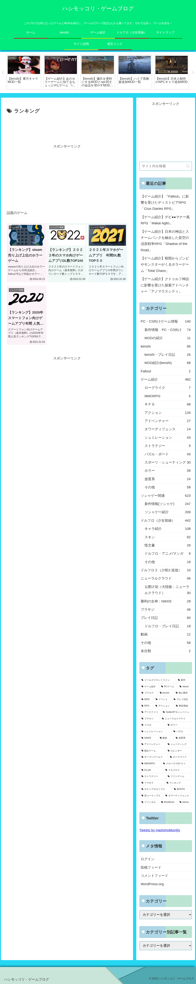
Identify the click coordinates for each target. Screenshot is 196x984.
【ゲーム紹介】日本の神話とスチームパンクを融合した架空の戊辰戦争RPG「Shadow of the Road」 (165, 241)
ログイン (147, 859)
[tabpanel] (32, 71)
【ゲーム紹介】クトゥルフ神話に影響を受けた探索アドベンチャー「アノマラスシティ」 (165, 285)
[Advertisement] (67, 126)
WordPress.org (152, 884)
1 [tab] (89, 95)
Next (193, 73)
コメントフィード (154, 876)
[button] (188, 166)
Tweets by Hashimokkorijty (159, 830)
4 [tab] (107, 95)
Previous (3, 73)
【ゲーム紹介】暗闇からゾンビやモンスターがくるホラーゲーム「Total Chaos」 (165, 264)
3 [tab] (101, 95)
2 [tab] (95, 95)
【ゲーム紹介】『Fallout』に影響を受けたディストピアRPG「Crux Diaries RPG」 (165, 203)
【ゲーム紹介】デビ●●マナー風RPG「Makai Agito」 (165, 220)
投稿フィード (151, 867)
